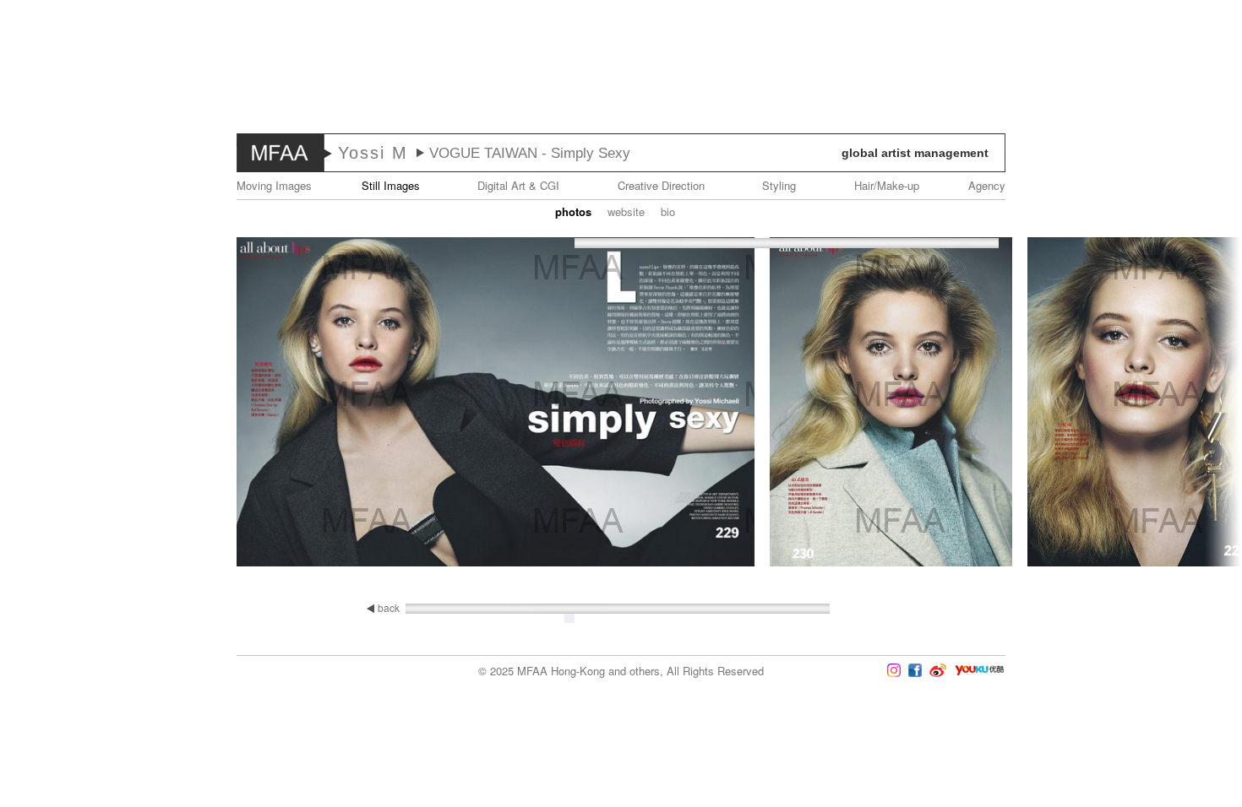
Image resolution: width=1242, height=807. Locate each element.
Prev (50, 403)
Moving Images (274, 185)
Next (1192, 403)
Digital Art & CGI (518, 185)
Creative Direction (661, 185)
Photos (573, 211)
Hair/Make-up (886, 185)
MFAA (280, 152)
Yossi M (373, 153)
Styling (779, 185)
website (626, 211)
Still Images (391, 185)
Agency (986, 185)
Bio (668, 211)
